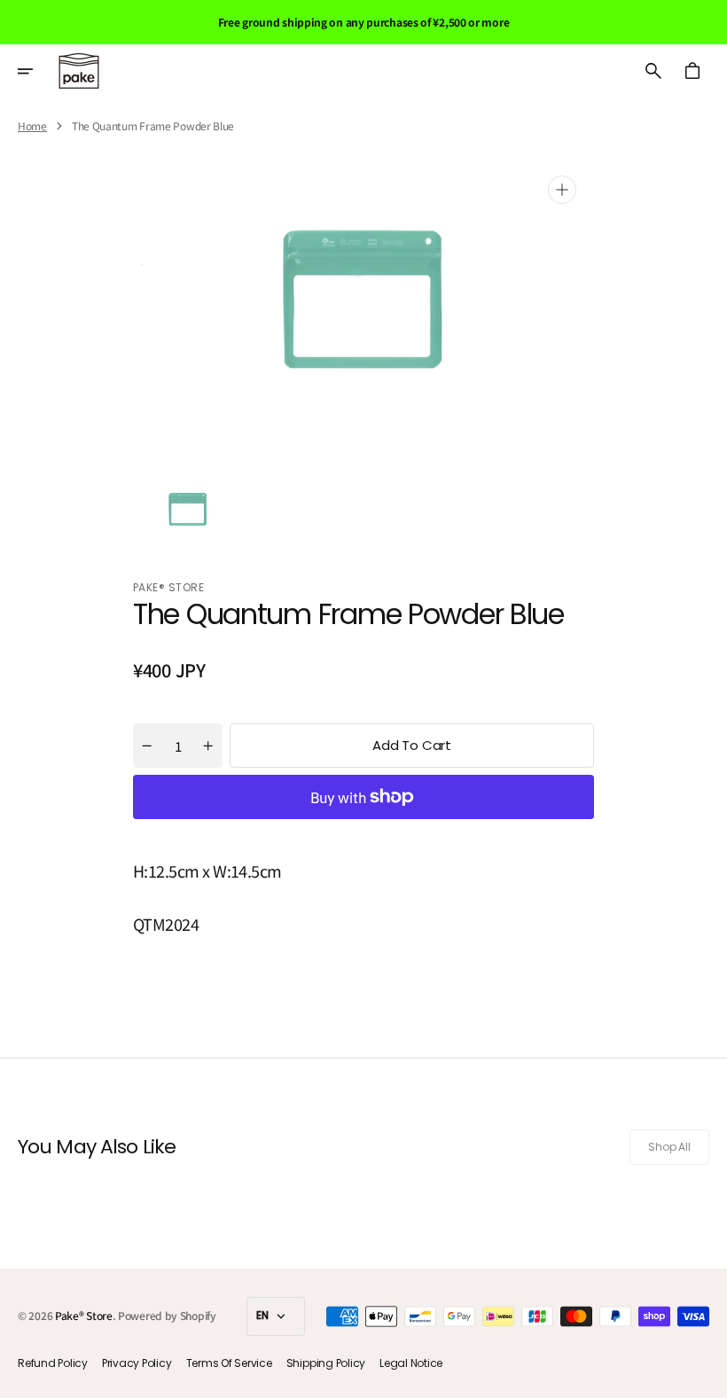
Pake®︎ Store (84, 1315)
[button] (37, 70)
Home (32, 126)
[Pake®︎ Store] (79, 71)
